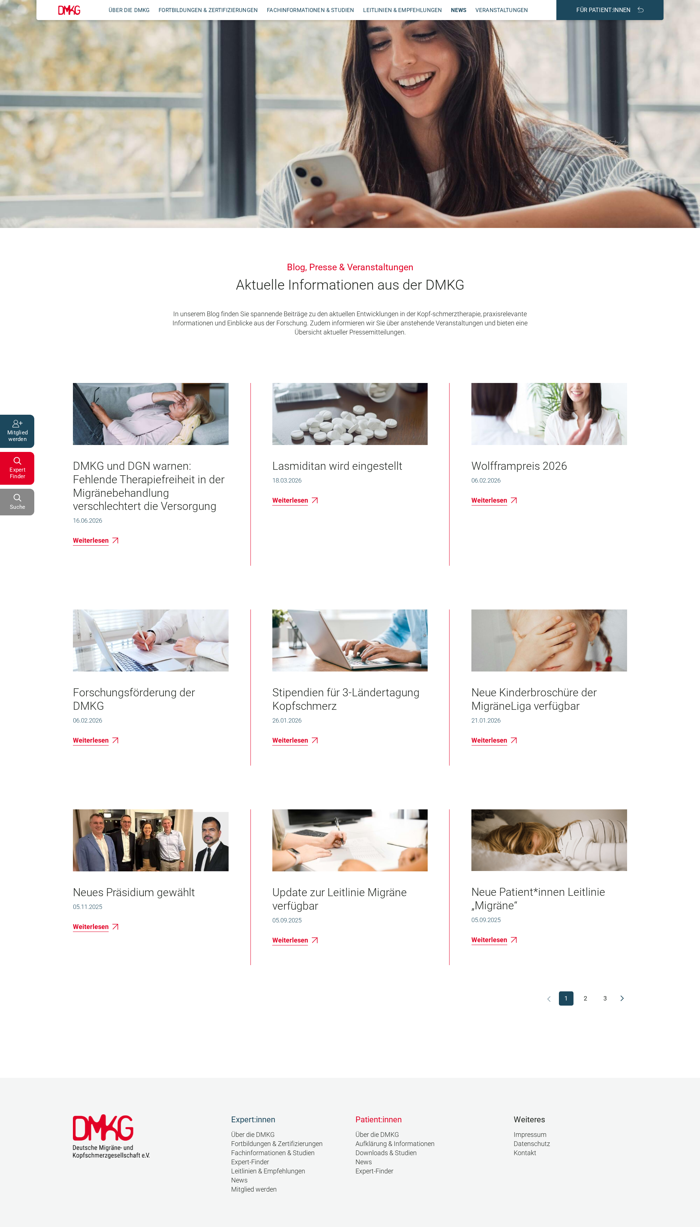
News (458, 10)
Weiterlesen (91, 540)
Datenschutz (532, 1143)
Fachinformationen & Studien (310, 10)
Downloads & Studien (386, 1153)
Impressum (530, 1134)
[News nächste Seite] (622, 998)
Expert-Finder (250, 1162)
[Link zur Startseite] (69, 10)
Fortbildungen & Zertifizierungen (208, 10)
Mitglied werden (254, 1189)
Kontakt (525, 1153)
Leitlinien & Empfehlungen (402, 10)
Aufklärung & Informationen (395, 1143)
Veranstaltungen (501, 10)
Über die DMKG (129, 10)
